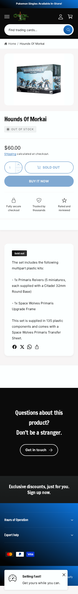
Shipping (10, 153)
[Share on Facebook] (14, 346)
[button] (7, 16)
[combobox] (39, 29)
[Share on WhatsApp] (29, 346)
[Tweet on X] (22, 346)
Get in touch (35, 450)
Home (12, 43)
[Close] (64, 574)
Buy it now (39, 181)
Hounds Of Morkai (32, 43)
